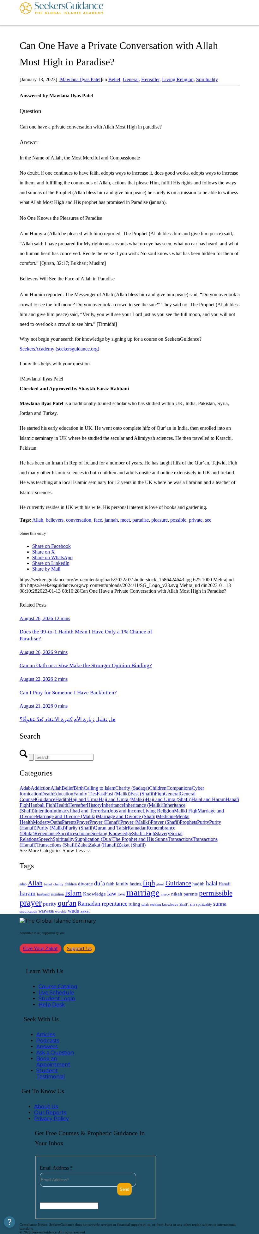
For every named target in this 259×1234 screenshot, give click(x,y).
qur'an (67, 903)
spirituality (204, 904)
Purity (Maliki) (51, 827)
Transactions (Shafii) (56, 845)
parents (191, 893)
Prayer (82, 822)
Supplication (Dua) (93, 839)
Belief (114, 79)
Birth (79, 788)
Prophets (188, 822)
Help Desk (52, 1005)
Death (47, 793)
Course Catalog (58, 987)
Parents (69, 822)
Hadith (62, 799)
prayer (31, 903)
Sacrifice (66, 833)
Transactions (180, 839)
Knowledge (94, 893)
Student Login (57, 999)
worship (61, 911)
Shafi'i (184, 904)
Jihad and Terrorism (89, 810)
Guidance (45, 799)
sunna (219, 904)
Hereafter (150, 79)
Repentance (46, 833)
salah (145, 904)
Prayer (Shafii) (165, 822)
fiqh (149, 882)
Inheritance (113, 805)
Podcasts (47, 1041)
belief (48, 884)
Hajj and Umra (84, 799)
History (94, 805)
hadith (198, 883)
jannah (111, 520)
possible (178, 520)
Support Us (79, 948)
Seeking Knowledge (111, 833)
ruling (134, 904)
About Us (46, 1107)
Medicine (166, 816)
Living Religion (178, 79)
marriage (143, 892)
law (111, 893)
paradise (140, 520)
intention (57, 894)
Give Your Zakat (40, 948)
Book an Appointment (53, 1062)
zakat (85, 911)
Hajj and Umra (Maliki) (122, 799)
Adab (25, 788)
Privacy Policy (51, 1119)
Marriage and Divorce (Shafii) (127, 816)
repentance (114, 903)
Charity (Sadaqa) (132, 788)
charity (58, 884)
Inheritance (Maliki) (143, 805)
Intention (43, 810)
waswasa (46, 911)
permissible (215, 893)
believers (54, 520)
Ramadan (137, 827)
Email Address (56, 1168)
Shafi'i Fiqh (143, 833)
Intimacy (60, 810)
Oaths (56, 822)
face (98, 520)
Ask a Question (55, 1053)
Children (157, 788)
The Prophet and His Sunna (140, 839)
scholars (83, 833)
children (71, 884)
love (121, 894)
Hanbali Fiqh (42, 805)
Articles (45, 1035)
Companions (179, 788)
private (195, 520)
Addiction (41, 788)
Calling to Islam (99, 788)
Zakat (83, 845)
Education (63, 793)
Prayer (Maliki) (135, 822)
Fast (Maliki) (117, 793)
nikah (176, 893)
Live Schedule (56, 993)
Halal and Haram (208, 799)
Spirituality (207, 79)
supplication (28, 911)
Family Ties (85, 793)
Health (61, 805)
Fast (101, 793)
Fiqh (159, 793)
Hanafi (225, 884)
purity (50, 904)
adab (23, 884)
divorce (85, 883)
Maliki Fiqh (185, 810)
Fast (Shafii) (142, 793)
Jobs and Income (125, 810)
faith (110, 883)
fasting (136, 883)
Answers (46, 1047)
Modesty (41, 822)
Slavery (162, 833)
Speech (45, 839)
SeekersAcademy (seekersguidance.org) (59, 348)
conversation (78, 520)
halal (211, 883)
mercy (165, 894)
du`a (99, 883)
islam (73, 893)
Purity (203, 822)
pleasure (159, 520)
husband (43, 894)
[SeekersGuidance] (61, 12)
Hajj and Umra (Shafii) (168, 799)
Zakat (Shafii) (132, 845)
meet (125, 520)
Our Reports (50, 1113)
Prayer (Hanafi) (104, 822)
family (122, 883)
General (131, 79)
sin (192, 904)
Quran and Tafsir (111, 827)
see (208, 520)
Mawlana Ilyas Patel (80, 79)
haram (28, 893)
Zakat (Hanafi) (103, 845)
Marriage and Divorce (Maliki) (66, 816)
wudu (73, 911)
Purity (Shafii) (80, 827)
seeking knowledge (164, 904)
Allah (37, 520)
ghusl (160, 884)
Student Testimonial (50, 1074)
